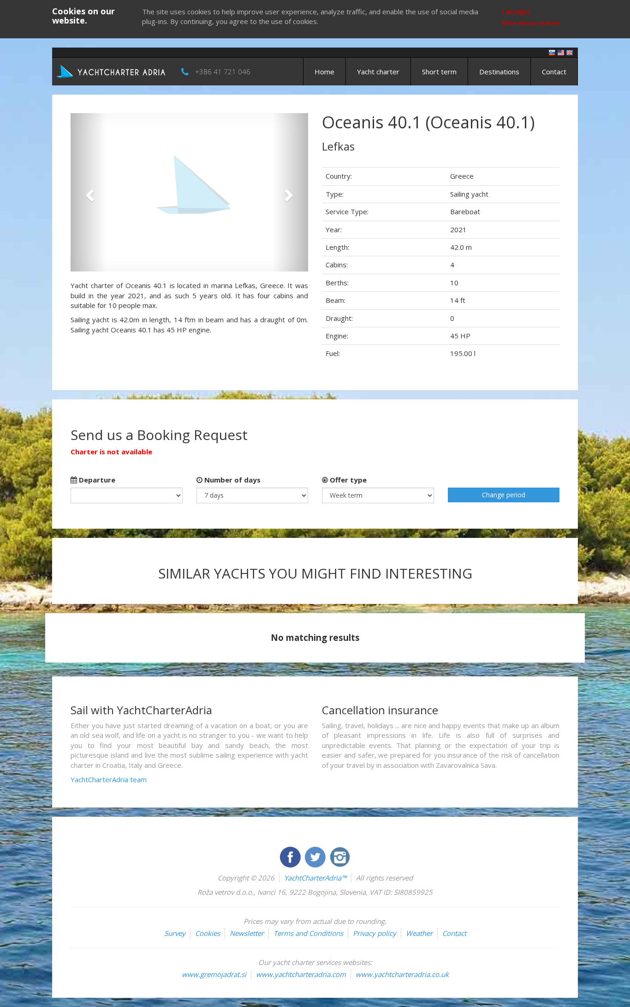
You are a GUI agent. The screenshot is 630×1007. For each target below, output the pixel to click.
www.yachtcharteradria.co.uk (402, 974)
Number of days (231, 479)
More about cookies (531, 23)
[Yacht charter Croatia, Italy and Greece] (561, 52)
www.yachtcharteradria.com (301, 974)
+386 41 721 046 (222, 71)
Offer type (347, 479)
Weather (419, 933)
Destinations (499, 71)
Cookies (207, 933)
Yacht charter (378, 71)
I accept (516, 11)
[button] (88, 192)
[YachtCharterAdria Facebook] (291, 856)
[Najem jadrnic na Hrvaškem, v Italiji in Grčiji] (552, 52)
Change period (503, 494)
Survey (174, 933)
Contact (554, 71)
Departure (96, 479)
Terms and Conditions (308, 933)
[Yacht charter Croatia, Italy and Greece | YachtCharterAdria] (112, 70)
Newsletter (247, 933)
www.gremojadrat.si (214, 974)
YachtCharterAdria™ (315, 877)
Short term (439, 71)
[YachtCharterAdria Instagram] (339, 856)
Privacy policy (374, 933)
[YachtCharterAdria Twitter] (315, 856)
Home (324, 71)
